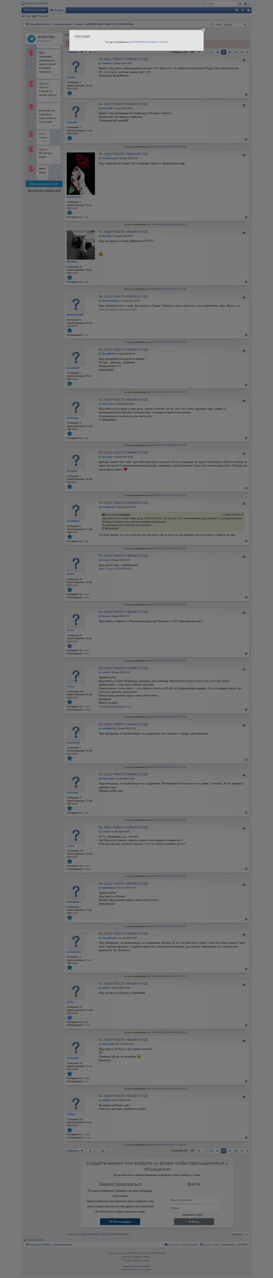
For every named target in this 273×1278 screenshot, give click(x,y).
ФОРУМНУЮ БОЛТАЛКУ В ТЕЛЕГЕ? (149, 42)
